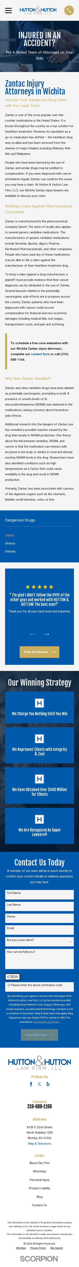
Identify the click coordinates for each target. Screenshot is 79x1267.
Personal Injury (39, 1180)
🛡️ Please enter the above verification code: (35, 985)
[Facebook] (31, 1084)
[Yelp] (48, 1084)
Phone (11, 916)
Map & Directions (39, 1143)
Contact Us (39, 1205)
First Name (14, 893)
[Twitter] (39, 1084)
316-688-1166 (39, 1107)
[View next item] (46, 634)
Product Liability (39, 1188)
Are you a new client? (20, 940)
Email (10, 928)
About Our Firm (39, 1163)
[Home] (38, 10)
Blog (39, 1197)
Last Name (14, 904)
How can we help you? (21, 951)
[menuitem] (39, 535)
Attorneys (39, 1171)
